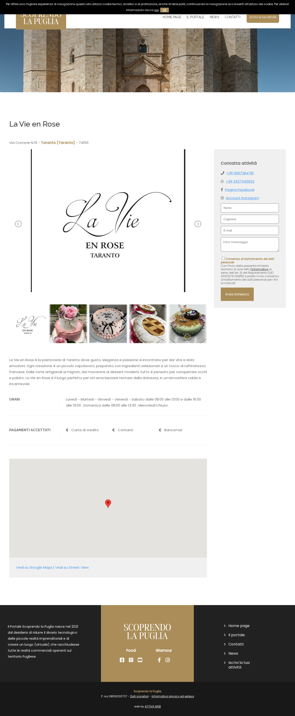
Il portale (195, 17)
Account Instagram (242, 198)
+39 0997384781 (240, 173)
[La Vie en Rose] (108, 290)
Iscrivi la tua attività (262, 17)
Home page (172, 17)
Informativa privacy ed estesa (173, 696)
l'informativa (259, 269)
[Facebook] (122, 660)
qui (156, 10)
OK (164, 10)
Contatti (232, 17)
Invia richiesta (237, 294)
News (214, 17)
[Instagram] (131, 660)
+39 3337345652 (240, 181)
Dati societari (139, 696)
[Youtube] (140, 660)
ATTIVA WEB (153, 706)
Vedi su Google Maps (34, 567)
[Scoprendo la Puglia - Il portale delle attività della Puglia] (41, 26)
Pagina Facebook (239, 189)
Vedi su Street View (72, 567)
